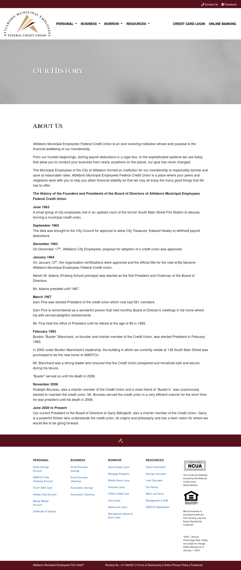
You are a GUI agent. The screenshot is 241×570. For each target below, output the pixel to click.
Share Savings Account (41, 468)
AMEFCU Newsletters (158, 507)
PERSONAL (65, 23)
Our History (152, 487)
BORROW (112, 23)
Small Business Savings (79, 468)
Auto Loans (114, 500)
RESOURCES (136, 23)
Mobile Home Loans (119, 480)
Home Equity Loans (119, 467)
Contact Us (211, 4)
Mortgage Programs (119, 473)
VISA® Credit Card (118, 493)
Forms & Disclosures (149, 565)
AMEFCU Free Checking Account (43, 479)
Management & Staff (157, 500)
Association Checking (82, 494)
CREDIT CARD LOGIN (189, 23)
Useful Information (156, 467)
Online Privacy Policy (176, 565)
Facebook (230, 4)
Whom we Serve (155, 493)
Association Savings (82, 487)
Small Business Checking (79, 479)
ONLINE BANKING (222, 23)
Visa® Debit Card (42, 487)
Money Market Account (41, 502)
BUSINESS (89, 23)
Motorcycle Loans (117, 507)
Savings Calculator (156, 473)
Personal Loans (116, 487)
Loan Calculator (154, 480)
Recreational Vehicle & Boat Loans (120, 515)
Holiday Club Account (44, 494)
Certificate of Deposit (44, 511)
